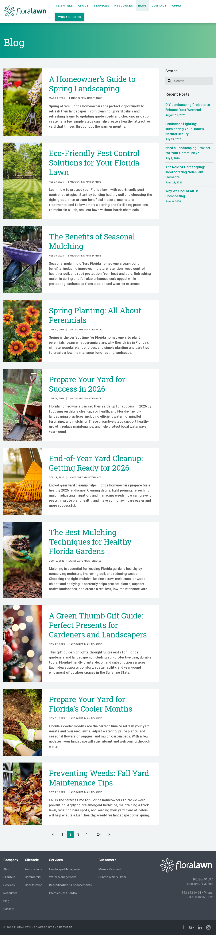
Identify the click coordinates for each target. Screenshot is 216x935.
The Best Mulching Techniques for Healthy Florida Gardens (90, 541)
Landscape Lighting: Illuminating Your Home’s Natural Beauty (184, 131)
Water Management (62, 877)
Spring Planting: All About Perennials (95, 315)
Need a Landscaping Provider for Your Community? (187, 153)
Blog (142, 5)
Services (101, 5)
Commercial (33, 877)
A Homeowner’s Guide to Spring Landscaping (92, 84)
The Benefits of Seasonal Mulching (92, 241)
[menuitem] (64, 5)
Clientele (64, 5)
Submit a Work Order (112, 877)
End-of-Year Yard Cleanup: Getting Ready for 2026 (96, 463)
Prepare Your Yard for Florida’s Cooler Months (90, 704)
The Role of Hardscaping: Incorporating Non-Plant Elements (185, 174)
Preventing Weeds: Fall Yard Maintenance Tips (99, 778)
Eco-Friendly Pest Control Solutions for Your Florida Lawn (94, 162)
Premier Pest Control (63, 893)
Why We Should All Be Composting (181, 196)
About (83, 5)
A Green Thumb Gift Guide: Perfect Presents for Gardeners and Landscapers (98, 625)
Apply (176, 5)
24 (100, 834)
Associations (33, 869)
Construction (33, 885)
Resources (123, 5)
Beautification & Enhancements (70, 885)
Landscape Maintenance (85, 98)
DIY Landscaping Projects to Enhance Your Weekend (187, 110)
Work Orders (69, 17)
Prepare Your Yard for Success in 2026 (87, 384)
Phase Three (62, 927)
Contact (159, 5)
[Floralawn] (25, 11)
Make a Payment (110, 869)
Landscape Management (66, 869)
